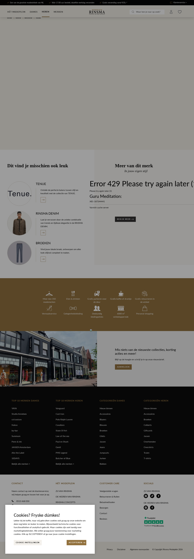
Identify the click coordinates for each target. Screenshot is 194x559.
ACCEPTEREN (75, 542)
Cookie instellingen (28, 542)
